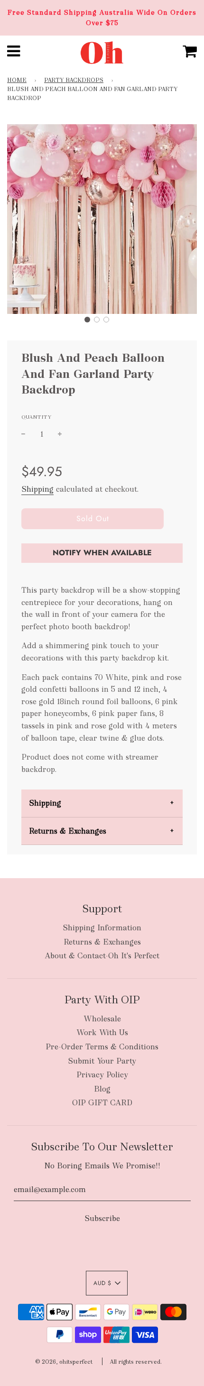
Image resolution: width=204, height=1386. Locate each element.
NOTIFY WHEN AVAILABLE (102, 552)
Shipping (37, 489)
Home (17, 80)
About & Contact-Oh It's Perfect (102, 956)
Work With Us (102, 1032)
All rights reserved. (136, 1362)
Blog (102, 1089)
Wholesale (102, 1019)
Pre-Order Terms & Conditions (102, 1047)
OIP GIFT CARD (102, 1103)
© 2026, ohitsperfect (64, 1362)
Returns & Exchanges (67, 831)
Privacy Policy (102, 1075)
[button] (87, 319)
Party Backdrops (73, 80)
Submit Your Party (102, 1061)
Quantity (36, 416)
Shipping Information (102, 928)
